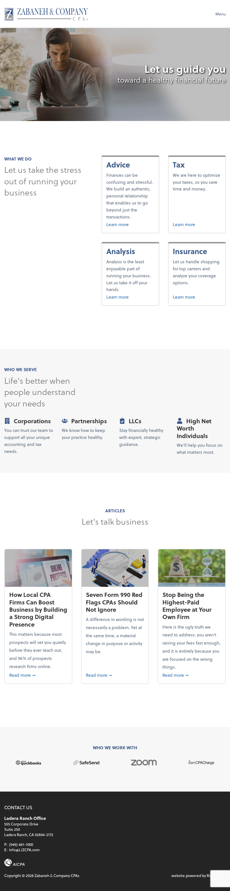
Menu (220, 14)
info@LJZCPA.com (24, 849)
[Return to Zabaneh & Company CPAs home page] (46, 13)
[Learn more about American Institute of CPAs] (14, 862)
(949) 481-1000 (21, 844)
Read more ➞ (38, 674)
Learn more (130, 224)
